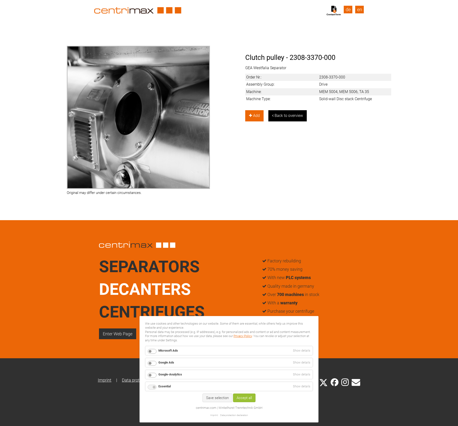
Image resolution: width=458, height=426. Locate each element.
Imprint (104, 380)
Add (256, 115)
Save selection (217, 398)
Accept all (244, 398)
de (348, 9)
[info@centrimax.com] (356, 381)
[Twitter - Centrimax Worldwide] (323, 381)
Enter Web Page (117, 333)
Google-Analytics (170, 374)
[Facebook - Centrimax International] (334, 382)
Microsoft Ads (168, 350)
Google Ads (166, 362)
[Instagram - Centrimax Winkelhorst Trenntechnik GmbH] (345, 381)
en (359, 9)
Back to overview (288, 115)
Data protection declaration (234, 415)
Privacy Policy (243, 336)
